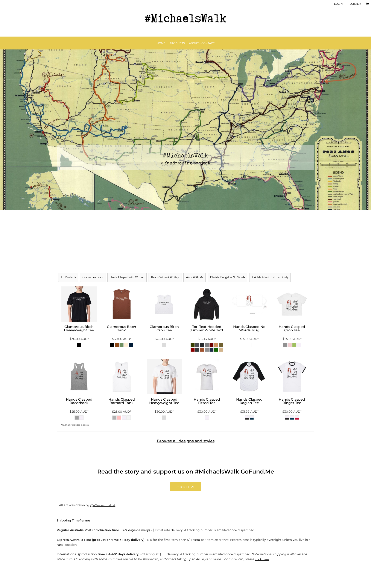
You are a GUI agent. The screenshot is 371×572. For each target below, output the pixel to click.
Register (354, 3)
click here (262, 559)
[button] (367, 3)
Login (338, 3)
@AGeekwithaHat (102, 505)
